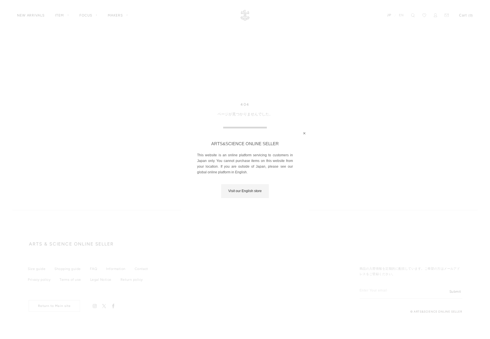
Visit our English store (245, 191)
